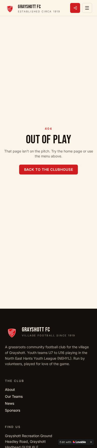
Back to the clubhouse (48, 169)
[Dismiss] (91, 442)
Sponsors (12, 410)
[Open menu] (87, 8)
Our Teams (14, 396)
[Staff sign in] (75, 8)
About (10, 389)
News (9, 403)
